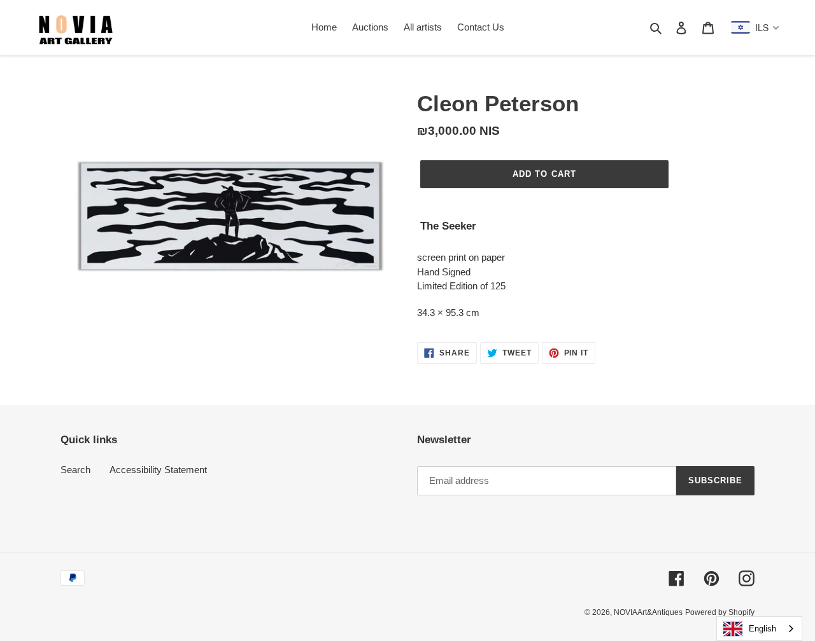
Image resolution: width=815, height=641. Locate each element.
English (762, 628)
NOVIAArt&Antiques (648, 612)
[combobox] (759, 628)
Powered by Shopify (720, 612)
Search (75, 469)
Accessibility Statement (158, 469)
